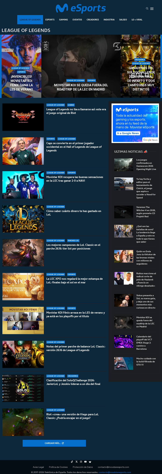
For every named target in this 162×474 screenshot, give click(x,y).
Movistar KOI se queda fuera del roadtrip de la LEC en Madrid (81, 87)
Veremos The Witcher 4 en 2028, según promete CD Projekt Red (146, 212)
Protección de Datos (83, 467)
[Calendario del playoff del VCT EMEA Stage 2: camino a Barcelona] (123, 341)
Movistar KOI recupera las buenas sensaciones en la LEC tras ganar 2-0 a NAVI (74, 179)
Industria (109, 19)
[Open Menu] (151, 8)
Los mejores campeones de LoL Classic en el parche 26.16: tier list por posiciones (73, 246)
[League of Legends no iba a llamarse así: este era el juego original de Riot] (23, 117)
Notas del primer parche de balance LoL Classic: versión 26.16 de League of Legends (75, 348)
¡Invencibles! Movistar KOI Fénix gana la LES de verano (21, 83)
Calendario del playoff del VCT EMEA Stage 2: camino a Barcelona (144, 342)
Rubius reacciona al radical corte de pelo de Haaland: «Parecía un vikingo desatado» (146, 279)
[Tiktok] (72, 461)
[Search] (147, 8)
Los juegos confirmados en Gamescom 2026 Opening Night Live (146, 164)
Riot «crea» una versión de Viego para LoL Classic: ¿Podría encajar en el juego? (72, 416)
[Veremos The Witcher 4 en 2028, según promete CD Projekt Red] (123, 212)
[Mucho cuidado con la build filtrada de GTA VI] (123, 363)
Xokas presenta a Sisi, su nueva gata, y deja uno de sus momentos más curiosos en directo (146, 301)
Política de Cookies (58, 467)
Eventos (77, 19)
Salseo (123, 19)
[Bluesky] (90, 461)
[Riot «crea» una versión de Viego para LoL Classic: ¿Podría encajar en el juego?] (23, 422)
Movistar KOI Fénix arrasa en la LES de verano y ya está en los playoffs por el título (75, 314)
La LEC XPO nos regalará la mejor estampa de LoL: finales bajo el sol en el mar (74, 280)
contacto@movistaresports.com (113, 467)
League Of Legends (30, 19)
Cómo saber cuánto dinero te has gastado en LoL (73, 213)
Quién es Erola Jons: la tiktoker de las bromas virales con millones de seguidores (146, 257)
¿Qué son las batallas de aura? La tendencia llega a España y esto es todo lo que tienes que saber (145, 234)
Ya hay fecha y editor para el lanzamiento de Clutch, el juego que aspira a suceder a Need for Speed (146, 188)
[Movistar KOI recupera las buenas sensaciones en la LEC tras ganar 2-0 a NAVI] (23, 185)
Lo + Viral (137, 19)
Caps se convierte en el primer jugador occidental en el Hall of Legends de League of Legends (74, 146)
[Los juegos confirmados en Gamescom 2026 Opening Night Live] (123, 164)
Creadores (93, 19)
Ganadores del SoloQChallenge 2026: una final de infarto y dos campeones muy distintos (141, 78)
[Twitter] (76, 461)
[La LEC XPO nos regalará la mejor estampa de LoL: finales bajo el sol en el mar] (23, 286)
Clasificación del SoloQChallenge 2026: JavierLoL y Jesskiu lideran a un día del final (73, 382)
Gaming (63, 19)
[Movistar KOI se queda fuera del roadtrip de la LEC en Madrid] (81, 66)
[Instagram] (81, 461)
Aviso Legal (38, 467)
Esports (49, 19)
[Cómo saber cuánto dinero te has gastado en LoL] (23, 219)
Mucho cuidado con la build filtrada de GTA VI (146, 361)
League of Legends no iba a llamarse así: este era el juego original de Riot (76, 111)
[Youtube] (85, 461)
